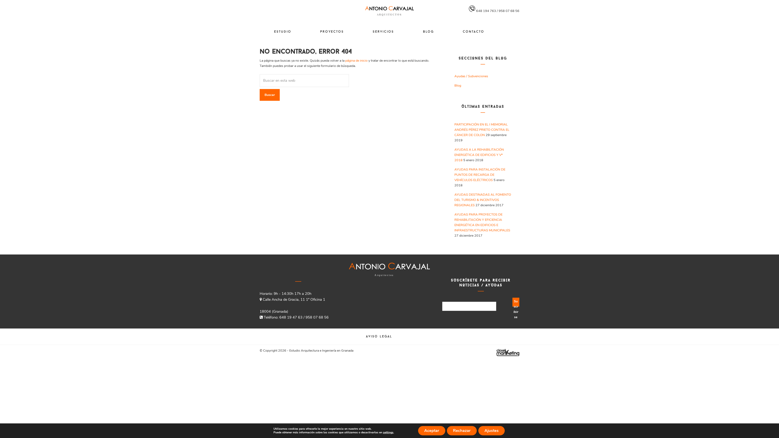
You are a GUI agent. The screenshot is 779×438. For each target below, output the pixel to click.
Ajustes (491, 430)
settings (388, 432)
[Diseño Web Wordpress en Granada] (507, 352)
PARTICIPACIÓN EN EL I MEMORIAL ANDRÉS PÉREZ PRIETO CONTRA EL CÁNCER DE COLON (481, 129)
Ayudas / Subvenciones (471, 76)
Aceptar (431, 430)
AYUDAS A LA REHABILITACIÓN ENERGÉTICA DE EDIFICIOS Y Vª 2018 (479, 154)
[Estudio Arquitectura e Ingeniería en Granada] (389, 15)
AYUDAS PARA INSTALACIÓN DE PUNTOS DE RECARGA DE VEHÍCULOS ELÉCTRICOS (479, 174)
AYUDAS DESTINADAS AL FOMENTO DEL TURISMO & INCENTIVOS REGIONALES (482, 199)
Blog (457, 85)
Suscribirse (515, 303)
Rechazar (462, 430)
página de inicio (356, 60)
